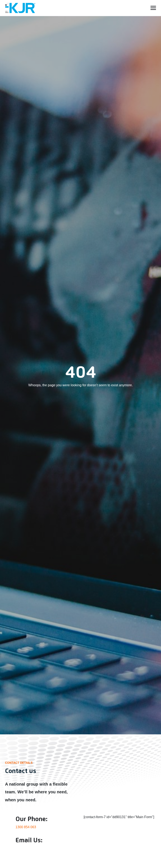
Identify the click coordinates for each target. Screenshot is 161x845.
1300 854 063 (26, 827)
